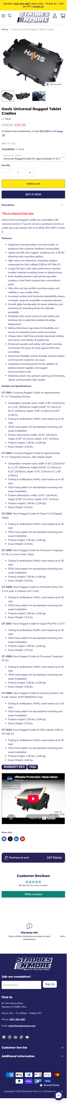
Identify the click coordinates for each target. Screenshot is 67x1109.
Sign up (50, 984)
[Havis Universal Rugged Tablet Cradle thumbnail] (8, 96)
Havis (8, 118)
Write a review (33, 894)
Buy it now (33, 194)
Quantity (6, 165)
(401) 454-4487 (22, 3)
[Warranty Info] (29, 932)
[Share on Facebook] (4, 838)
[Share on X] (10, 838)
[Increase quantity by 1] (30, 172)
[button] (58, 1095)
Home (5, 29)
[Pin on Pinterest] (22, 838)
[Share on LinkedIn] (16, 838)
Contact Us (38, 6)
